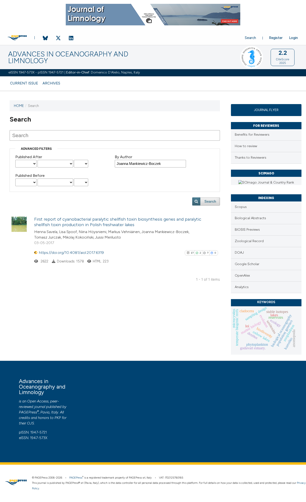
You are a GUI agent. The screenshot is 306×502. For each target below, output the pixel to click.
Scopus (241, 207)
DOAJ (239, 253)
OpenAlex (242, 275)
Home (19, 106)
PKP (58, 418)
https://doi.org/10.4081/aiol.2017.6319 (71, 252)
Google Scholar (247, 264)
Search (250, 38)
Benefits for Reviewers (252, 135)
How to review (246, 146)
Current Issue (24, 83)
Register (276, 38)
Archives (51, 83)
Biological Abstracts (250, 218)
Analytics (242, 287)
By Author (123, 157)
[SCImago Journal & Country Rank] (266, 182)
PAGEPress (28, 412)
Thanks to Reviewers (250, 158)
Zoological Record (249, 241)
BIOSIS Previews (247, 230)
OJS (30, 423)
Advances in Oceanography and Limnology (68, 58)
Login (293, 38)
